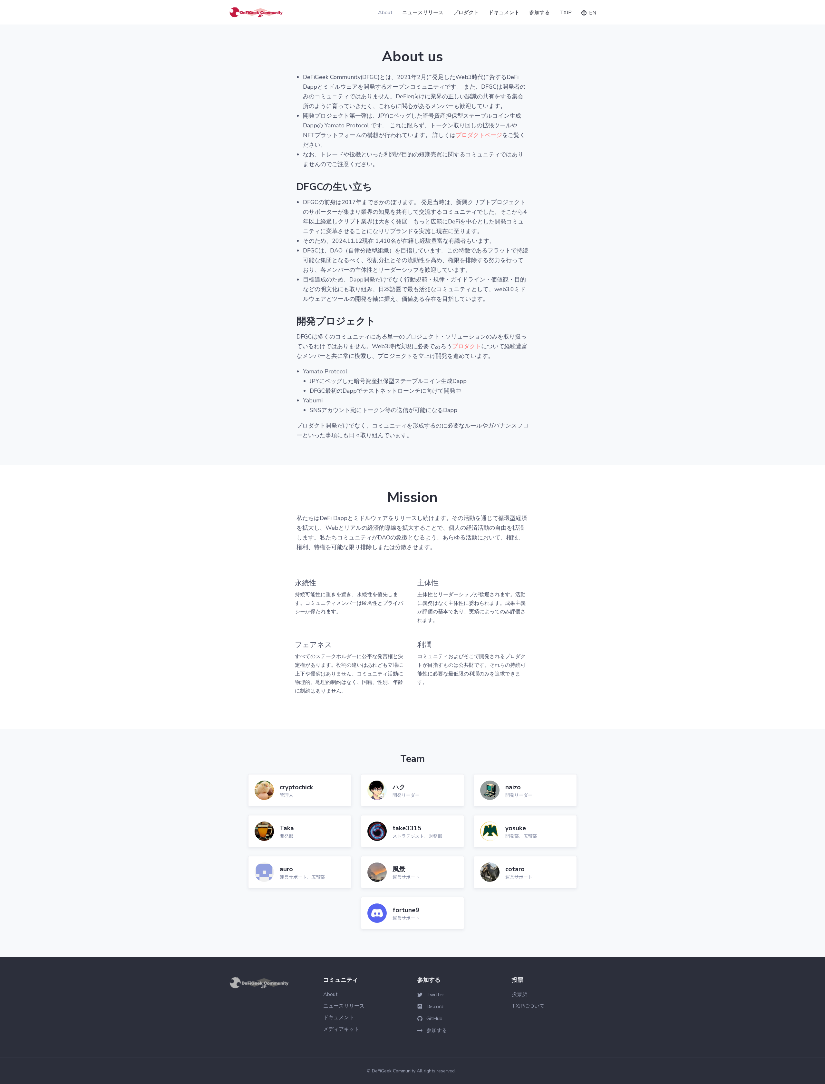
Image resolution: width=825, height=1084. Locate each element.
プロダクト (466, 346)
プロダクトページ (479, 135)
